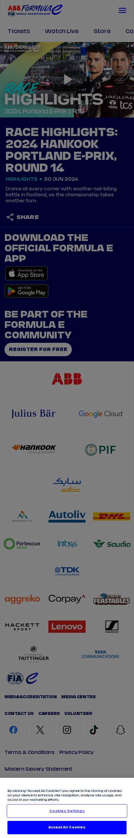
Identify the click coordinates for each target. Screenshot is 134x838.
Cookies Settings (66, 811)
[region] (67, 808)
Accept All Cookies (67, 827)
